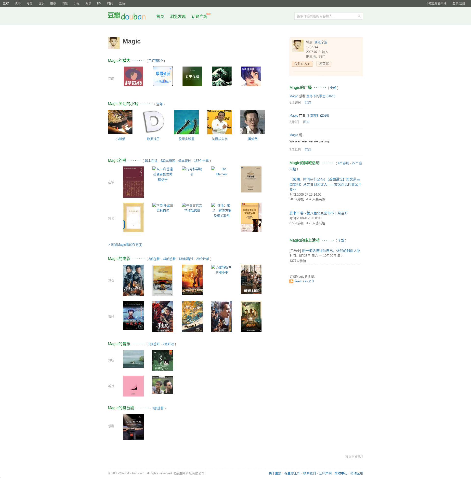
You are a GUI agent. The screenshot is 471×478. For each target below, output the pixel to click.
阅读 (88, 3)
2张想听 (154, 344)
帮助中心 (341, 473)
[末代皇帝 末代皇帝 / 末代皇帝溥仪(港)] (162, 280)
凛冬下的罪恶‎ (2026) (320, 96)
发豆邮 (324, 64)
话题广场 (199, 16)
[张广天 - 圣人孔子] (162, 364)
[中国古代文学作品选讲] (192, 207)
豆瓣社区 (130, 17)
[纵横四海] (251, 76)
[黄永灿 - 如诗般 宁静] (133, 358)
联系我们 (309, 473)
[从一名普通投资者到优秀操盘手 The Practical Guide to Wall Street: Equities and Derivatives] (162, 174)
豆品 (122, 3)
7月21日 (295, 149)
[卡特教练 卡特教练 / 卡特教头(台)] (192, 280)
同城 (65, 3)
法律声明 (325, 473)
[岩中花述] (192, 76)
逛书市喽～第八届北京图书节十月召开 (318, 213)
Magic (293, 96)
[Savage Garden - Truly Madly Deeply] (162, 384)
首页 (160, 16)
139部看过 (186, 259)
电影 (29, 3)
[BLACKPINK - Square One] (133, 385)
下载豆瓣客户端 (436, 3)
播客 (53, 3)
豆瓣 (6, 3)
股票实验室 (187, 139)
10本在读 (150, 161)
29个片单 (202, 259)
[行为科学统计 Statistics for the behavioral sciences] (192, 171)
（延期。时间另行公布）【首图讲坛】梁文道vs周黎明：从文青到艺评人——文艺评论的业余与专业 (325, 184)
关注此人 (301, 64)
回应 (308, 102)
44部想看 (169, 259)
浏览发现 (178, 16)
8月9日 (294, 122)
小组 (76, 3)
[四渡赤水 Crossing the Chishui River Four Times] (133, 315)
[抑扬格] (133, 76)
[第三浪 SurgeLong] (222, 76)
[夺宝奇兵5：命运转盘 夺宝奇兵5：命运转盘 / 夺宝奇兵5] (251, 316)
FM (99, 3)
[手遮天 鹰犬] (162, 316)
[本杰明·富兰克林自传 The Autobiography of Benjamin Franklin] (162, 207)
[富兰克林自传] (133, 217)
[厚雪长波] (163, 76)
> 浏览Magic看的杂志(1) (125, 244)
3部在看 (154, 259)
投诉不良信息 (354, 456)
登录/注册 (459, 3)
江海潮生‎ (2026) (317, 115)
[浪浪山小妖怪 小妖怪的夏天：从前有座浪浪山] (192, 316)
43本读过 (184, 161)
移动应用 (356, 473)
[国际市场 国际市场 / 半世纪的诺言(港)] (251, 279)
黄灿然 (253, 139)
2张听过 (168, 344)
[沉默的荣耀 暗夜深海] (221, 316)
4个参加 (343, 163)
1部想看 (158, 408)
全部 (159, 104)
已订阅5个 (155, 61)
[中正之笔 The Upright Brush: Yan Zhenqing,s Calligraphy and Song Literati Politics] (133, 183)
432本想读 (167, 161)
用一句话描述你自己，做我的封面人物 (331, 251)
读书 (18, 3)
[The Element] (221, 171)
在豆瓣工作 (292, 473)
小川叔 (120, 139)
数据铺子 (153, 139)
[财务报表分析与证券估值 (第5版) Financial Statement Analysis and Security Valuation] (251, 217)
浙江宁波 (320, 42)
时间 (110, 3)
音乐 (41, 3)
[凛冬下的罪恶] (133, 280)
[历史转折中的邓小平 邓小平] (221, 269)
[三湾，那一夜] (133, 429)
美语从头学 (220, 139)
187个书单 (201, 161)
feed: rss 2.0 (304, 281)
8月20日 (295, 102)
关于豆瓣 (275, 473)
